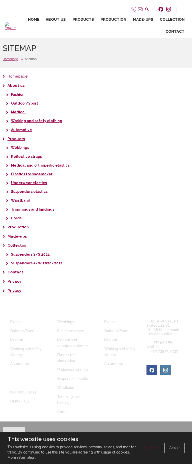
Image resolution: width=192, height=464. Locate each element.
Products (83, 19)
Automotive (21, 130)
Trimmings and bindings (32, 209)
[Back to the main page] (11, 26)
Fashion (17, 95)
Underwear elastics (29, 183)
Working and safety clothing (36, 121)
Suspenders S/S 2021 (30, 254)
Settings (151, 447)
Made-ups (143, 19)
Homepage (18, 76)
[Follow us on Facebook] (160, 9)
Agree (174, 447)
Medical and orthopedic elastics (40, 165)
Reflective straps (26, 157)
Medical (18, 112)
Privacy (14, 281)
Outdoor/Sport (24, 103)
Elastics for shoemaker (31, 174)
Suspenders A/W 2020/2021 (37, 263)
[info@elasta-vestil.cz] (140, 9)
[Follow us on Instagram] (168, 9)
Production (113, 19)
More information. (22, 457)
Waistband (20, 200)
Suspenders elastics (29, 192)
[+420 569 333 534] (134, 9)
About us (56, 19)
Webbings (20, 148)
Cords (16, 218)
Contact (175, 31)
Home (33, 19)
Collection (172, 19)
